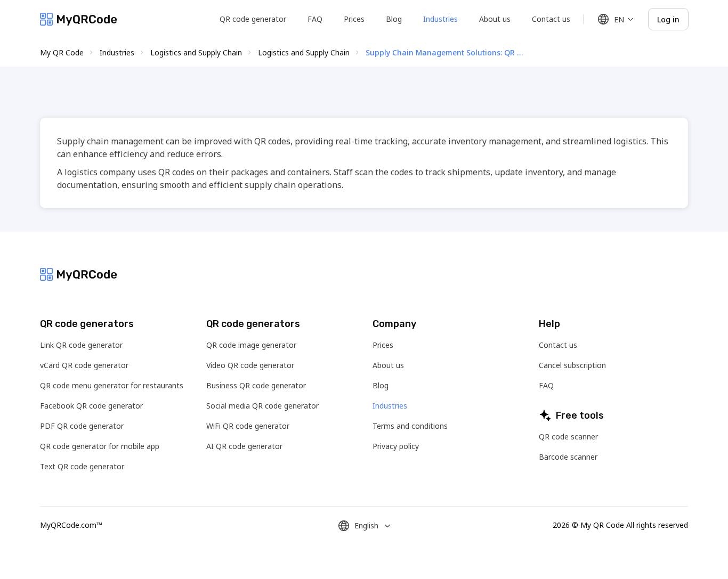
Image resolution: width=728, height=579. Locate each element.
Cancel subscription (572, 365)
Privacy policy (396, 446)
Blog (394, 19)
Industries (440, 19)
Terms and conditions (410, 426)
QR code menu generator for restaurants (111, 385)
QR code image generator (251, 345)
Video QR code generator (250, 365)
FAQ (315, 19)
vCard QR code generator (84, 365)
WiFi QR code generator (247, 426)
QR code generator (253, 19)
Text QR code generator (82, 466)
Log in (668, 19)
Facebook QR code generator (91, 406)
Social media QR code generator (262, 406)
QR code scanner (568, 436)
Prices (354, 19)
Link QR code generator (81, 345)
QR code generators (87, 324)
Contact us (551, 19)
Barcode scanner (568, 457)
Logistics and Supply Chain (196, 52)
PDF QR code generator (82, 426)
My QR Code (62, 52)
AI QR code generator (244, 446)
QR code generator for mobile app (99, 446)
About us (495, 19)
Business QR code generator (256, 385)
